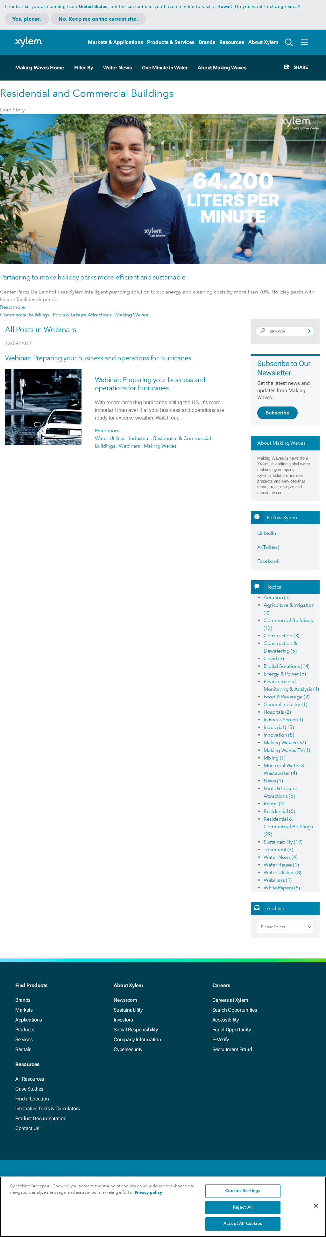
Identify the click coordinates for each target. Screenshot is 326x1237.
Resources (231, 42)
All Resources (29, 1079)
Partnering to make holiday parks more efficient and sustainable (93, 277)
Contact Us (27, 1128)
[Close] (316, 1206)
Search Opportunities (234, 1010)
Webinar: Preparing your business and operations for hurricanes (98, 358)
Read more (12, 307)
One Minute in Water (165, 68)
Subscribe (277, 413)
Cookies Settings (242, 1191)
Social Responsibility (136, 1030)
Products (24, 1030)
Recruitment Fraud (232, 1049)
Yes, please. (27, 19)
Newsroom (125, 1000)
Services (23, 1039)
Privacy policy (148, 1192)
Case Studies (29, 1089)
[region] (163, 1207)
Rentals (23, 1049)
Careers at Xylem (230, 1000)
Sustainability (128, 1010)
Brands (207, 42)
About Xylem (263, 42)
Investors (123, 1020)
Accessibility (225, 1020)
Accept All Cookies (242, 1224)
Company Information (137, 1039)
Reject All (243, 1207)
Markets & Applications (115, 42)
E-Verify (220, 1039)
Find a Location (32, 1099)
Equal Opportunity (231, 1030)
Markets (24, 1010)
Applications (28, 1020)
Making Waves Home (39, 68)
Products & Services (171, 42)
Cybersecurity (128, 1049)
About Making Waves (222, 68)
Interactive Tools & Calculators (47, 1109)
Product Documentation (40, 1118)
